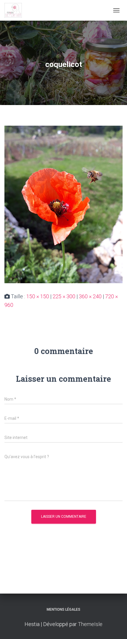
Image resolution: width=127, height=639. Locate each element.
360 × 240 (90, 296)
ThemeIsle (90, 624)
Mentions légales (63, 609)
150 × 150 (37, 296)
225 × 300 (64, 296)
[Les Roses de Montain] (15, 10)
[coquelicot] (63, 204)
